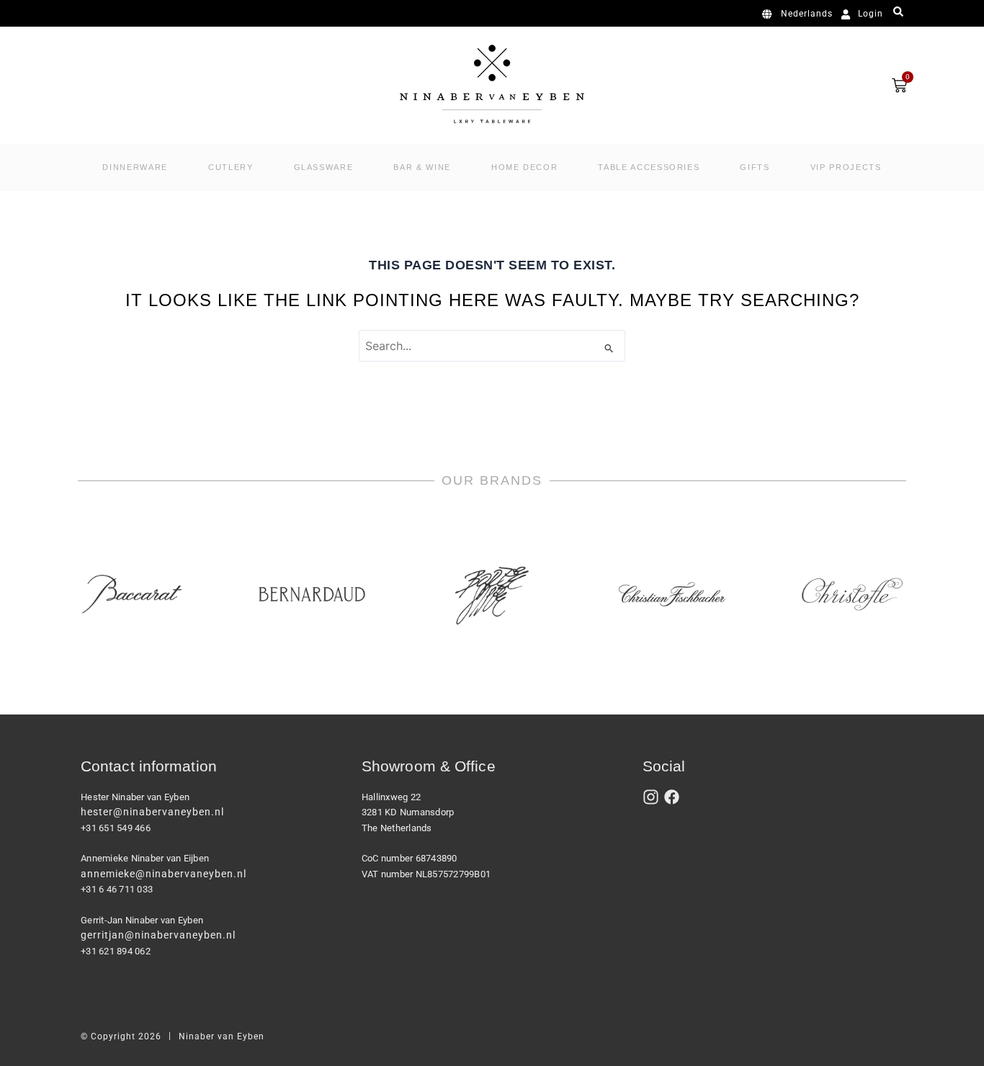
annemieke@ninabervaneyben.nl (163, 873)
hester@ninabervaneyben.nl (152, 812)
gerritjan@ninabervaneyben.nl (158, 935)
